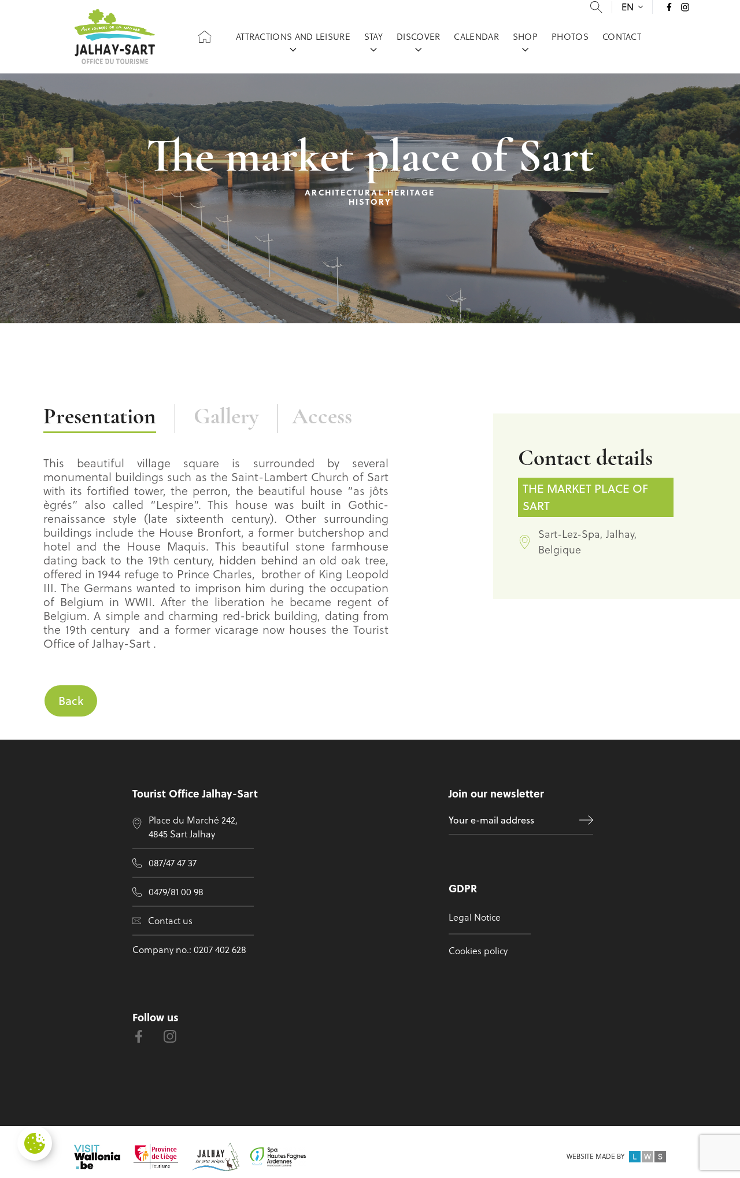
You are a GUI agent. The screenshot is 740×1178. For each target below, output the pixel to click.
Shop (525, 37)
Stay (373, 37)
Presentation (99, 418)
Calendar (476, 37)
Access (322, 418)
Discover (418, 37)
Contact (621, 37)
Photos (570, 37)
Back (70, 700)
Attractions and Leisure (293, 37)
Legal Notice (475, 917)
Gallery (226, 418)
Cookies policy (478, 950)
